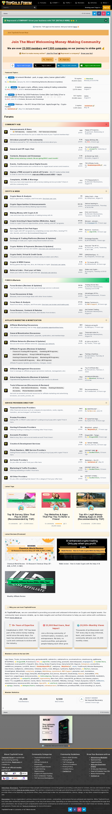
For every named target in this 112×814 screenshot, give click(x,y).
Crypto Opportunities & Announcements (28, 204)
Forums (43, 3)
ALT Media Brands (30, 809)
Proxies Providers (18, 417)
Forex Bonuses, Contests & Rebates (26, 310)
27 (59, 97)
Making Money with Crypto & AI (24, 213)
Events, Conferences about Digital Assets (28, 164)
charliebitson (89, 671)
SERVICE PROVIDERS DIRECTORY (19, 403)
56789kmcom (62, 685)
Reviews (80, 3)
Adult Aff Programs (20, 354)
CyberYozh (91, 421)
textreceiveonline (31, 676)
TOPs (67, 3)
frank (50, 669)
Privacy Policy (68, 766)
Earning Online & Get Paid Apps (24, 228)
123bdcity (37, 669)
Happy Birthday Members (94, 140)
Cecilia (33, 681)
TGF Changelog (68, 762)
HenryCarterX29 (67, 664)
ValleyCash (91, 198)
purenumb (65, 662)
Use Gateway (87, 678)
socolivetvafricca (75, 659)
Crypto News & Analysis (20, 196)
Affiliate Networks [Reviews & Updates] (28, 341)
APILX (61, 678)
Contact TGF (31, 132)
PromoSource (31, 662)
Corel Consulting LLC (87, 685)
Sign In (49, 59)
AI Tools (16, 388)
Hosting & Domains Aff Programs (25, 357)
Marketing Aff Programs (49, 357)
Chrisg (41, 664)
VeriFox (45, 669)
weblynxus (56, 666)
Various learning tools (92, 203)
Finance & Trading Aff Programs (25, 351)
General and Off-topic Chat (22, 149)
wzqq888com (18, 681)
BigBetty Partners (75, 669)
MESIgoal (90, 327)
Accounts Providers (19, 435)
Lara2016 (26, 666)
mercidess (91, 356)
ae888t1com (9, 666)
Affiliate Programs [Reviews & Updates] (28, 349)
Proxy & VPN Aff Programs (39, 354)
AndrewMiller (89, 673)
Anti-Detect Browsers (29, 388)
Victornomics (46, 681)
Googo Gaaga (24, 673)
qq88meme (97, 659)
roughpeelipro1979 (86, 683)
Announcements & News (34, 89)
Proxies (43, 388)
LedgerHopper (19, 676)
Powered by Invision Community (98, 810)
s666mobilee (29, 669)
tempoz (7, 678)
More (105, 3)
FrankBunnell (91, 391)
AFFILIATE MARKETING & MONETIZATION (23, 320)
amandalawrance (11, 683)
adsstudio (80, 676)
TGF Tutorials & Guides (48, 132)
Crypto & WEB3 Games (20, 262)
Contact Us (53, 809)
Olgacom (77, 664)
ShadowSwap (72, 673)
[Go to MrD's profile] (21, 508)
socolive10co (95, 664)
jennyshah (76, 671)
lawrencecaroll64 (24, 683)
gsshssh (90, 132)
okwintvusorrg (87, 659)
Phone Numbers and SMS (32, 391)
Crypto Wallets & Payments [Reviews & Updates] (31, 246)
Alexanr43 (63, 673)
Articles (93, 3)
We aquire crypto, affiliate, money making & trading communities (42, 87)
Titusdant (96, 683)
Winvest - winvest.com (93, 221)
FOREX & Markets (13, 280)
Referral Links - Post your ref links (25, 270)
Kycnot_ (99, 685)
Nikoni (38, 681)
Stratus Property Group (53, 664)
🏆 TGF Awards (18, 132)
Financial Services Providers (22, 408)
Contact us (6, 764)
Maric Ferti (54, 678)
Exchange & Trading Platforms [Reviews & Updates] (33, 238)
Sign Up (106, 7)
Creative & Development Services (25, 444)
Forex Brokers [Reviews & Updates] (26, 286)
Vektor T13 (9, 681)
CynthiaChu (64, 669)
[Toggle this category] (106, 124)
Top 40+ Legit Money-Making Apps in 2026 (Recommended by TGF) (91, 516)
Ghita (36, 664)
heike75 (92, 681)
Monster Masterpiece (94, 182)
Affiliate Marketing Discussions (24, 325)
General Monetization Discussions (25, 333)
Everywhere (25, 7)
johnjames (18, 666)
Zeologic (70, 681)
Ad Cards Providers (33, 109)
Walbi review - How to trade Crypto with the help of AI (79, 564)
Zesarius (16, 685)
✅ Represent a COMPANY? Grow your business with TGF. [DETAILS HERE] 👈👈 (39, 20)
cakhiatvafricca (62, 659)
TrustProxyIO (82, 666)
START (55, 3)
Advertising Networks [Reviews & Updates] (47, 82)
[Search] (35, 7)
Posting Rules (67, 760)
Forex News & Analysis (20, 302)
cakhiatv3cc (52, 659)
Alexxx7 (32, 666)
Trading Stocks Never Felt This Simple (98, 285)
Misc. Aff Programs (44, 360)
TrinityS (77, 681)
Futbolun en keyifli (91, 325)
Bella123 (27, 681)
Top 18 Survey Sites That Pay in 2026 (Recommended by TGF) (21, 516)
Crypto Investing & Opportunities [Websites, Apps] (32, 221)
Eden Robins (9, 669)
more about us (16, 618)
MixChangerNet (43, 673)
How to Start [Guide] (70, 757)
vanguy (75, 683)
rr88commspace (70, 676)
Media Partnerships (98, 773)
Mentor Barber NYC (12, 673)
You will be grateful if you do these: (97, 147)
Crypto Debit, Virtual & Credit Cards (26, 254)
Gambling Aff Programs (49, 351)
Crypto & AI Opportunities (43, 773)
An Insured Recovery (27, 659)
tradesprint (40, 685)
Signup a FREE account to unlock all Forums (29, 172)
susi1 (82, 671)
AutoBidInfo (100, 676)
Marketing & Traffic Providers (23, 468)
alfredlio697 (35, 678)
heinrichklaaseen (93, 205)
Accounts (16, 391)
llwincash (94, 669)
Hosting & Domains (56, 388)
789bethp (63, 681)
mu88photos (19, 669)
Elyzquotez (85, 681)
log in (59, 174)
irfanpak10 (90, 256)
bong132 (90, 271)
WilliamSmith (91, 264)
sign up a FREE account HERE (43, 174)
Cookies (62, 809)
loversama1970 (20, 664)
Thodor (89, 343)
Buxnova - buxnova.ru (92, 230)
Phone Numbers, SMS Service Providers (28, 450)
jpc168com (78, 678)
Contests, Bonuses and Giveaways (31, 99)
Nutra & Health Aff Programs (23, 360)
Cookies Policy (68, 769)
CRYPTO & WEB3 (12, 191)
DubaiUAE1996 (90, 676)
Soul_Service (91, 444)
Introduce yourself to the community (26, 140)
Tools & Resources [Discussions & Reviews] (29, 385)
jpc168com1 (15, 678)
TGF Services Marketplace (44, 778)
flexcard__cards (93, 247)
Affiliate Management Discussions (25, 369)
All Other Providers (18, 476)
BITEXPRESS (91, 240)
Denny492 (33, 673)
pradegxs (38, 671)
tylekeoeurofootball (65, 683)
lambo (86, 96)
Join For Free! (52, 53)
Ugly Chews (9, 659)
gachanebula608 (41, 659)
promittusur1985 (74, 685)
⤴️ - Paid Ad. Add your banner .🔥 (56, 746)
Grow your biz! (87, 53)
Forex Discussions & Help (21, 294)
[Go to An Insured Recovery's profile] (81, 699)
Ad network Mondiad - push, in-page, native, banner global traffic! (40, 77)
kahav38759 (68, 678)
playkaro (95, 678)
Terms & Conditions (70, 764)
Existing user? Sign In (93, 7)
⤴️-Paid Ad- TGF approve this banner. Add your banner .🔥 (56, 27)
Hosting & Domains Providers (23, 427)
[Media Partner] (6, 773)
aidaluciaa (87, 87)
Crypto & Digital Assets (42, 766)
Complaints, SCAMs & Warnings (24, 180)
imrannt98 (55, 681)
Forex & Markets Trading (43, 776)
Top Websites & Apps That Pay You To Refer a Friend (56, 516)
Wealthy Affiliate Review (16, 596)
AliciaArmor (91, 370)
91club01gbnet (10, 671)
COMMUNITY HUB (13, 124)
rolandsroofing (56, 662)
